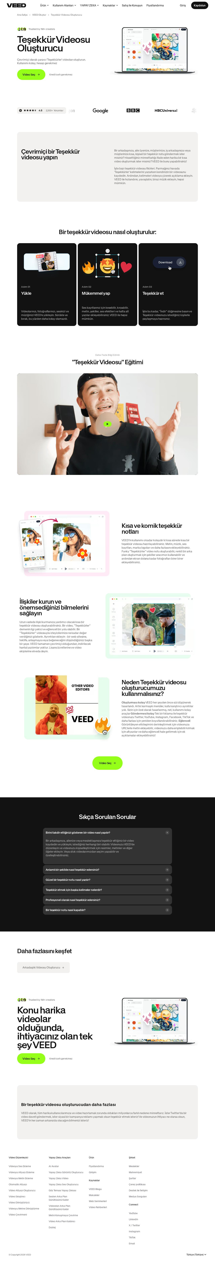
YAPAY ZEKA (88, 5)
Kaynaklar (109, 5)
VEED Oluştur (39, 14)
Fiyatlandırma (155, 5)
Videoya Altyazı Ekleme (21, 1172)
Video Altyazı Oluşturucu (22, 1190)
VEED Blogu (95, 1189)
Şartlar (132, 1178)
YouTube (133, 1213)
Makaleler (94, 1195)
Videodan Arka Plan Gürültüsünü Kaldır (59, 1207)
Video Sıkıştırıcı (17, 1196)
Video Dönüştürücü (19, 1202)
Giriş (183, 5)
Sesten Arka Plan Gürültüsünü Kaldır (59, 1198)
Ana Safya (22, 14)
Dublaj (52, 1227)
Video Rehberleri (98, 1207)
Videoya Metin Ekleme (21, 1178)
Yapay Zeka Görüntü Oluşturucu (66, 1172)
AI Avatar (54, 1166)
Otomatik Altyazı (18, 1184)
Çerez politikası (137, 1184)
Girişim (92, 1172)
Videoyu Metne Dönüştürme (24, 1208)
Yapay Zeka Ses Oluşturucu (63, 1184)
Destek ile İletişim (138, 1190)
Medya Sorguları (138, 1196)
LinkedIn (133, 1219)
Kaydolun (200, 5)
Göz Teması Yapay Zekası (62, 1190)
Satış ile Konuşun (132, 5)
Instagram (134, 1231)
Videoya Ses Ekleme (20, 1166)
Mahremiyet (135, 1172)
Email (132, 1243)
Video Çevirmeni (18, 1214)
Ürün (43, 5)
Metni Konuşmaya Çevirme (63, 1215)
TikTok (132, 1237)
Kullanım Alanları (63, 5)
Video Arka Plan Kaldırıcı (62, 1221)
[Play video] (107, 424)
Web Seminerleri (98, 1201)
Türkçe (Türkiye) (195, 1254)
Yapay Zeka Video (58, 1178)
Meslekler (134, 1166)
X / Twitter (134, 1225)
